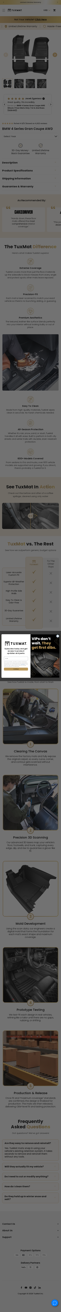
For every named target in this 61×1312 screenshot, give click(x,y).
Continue (15, 669)
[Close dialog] (57, 636)
